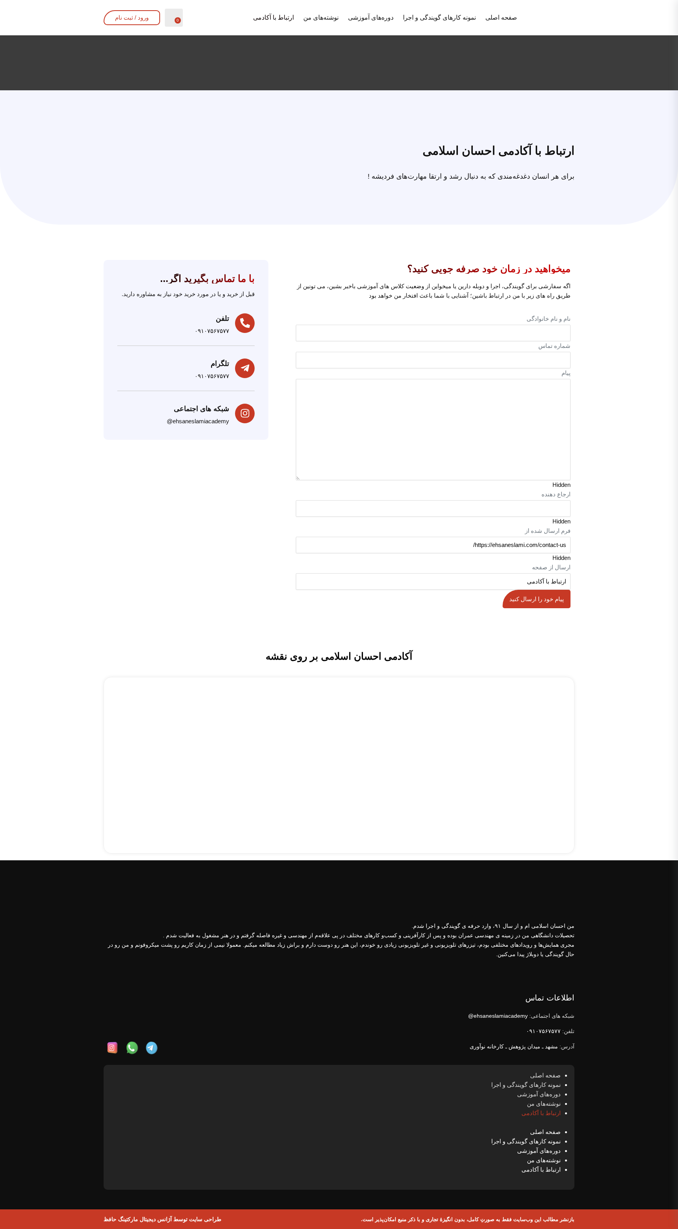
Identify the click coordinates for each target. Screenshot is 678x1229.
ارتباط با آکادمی (273, 17)
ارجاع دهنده (555, 494)
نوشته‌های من (321, 17)
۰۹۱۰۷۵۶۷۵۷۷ (543, 1031)
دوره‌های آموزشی (371, 17)
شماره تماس (554, 345)
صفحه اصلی (501, 17)
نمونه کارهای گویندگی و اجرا (439, 17)
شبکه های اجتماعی (201, 409)
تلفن (222, 318)
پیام (565, 372)
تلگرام (220, 364)
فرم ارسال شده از (547, 530)
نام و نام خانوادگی (548, 318)
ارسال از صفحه (551, 567)
